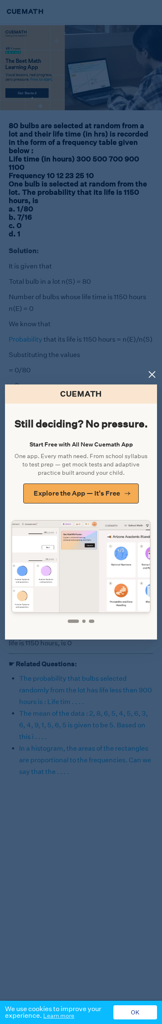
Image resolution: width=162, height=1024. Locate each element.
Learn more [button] (58, 1015)
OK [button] (135, 1012)
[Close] (152, 374)
